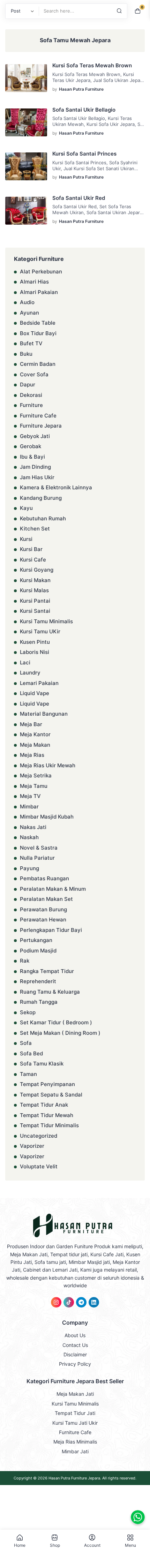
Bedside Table (37, 322)
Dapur (27, 384)
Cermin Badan (37, 364)
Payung (29, 868)
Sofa (26, 1043)
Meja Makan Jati (75, 1394)
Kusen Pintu (35, 642)
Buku (26, 354)
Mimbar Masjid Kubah (47, 816)
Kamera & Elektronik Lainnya (56, 487)
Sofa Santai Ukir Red (78, 198)
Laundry (30, 672)
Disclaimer (75, 1354)
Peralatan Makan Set (46, 899)
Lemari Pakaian (39, 683)
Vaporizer (32, 1146)
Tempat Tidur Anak (44, 1104)
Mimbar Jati (75, 1451)
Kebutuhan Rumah (43, 518)
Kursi (26, 539)
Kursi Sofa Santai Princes (84, 153)
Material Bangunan (44, 713)
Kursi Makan (35, 580)
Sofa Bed (31, 1053)
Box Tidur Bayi (38, 333)
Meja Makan (35, 744)
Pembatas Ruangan (44, 878)
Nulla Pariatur (37, 857)
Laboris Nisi (34, 652)
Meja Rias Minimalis (75, 1442)
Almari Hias (34, 281)
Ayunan (29, 312)
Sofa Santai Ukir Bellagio (83, 109)
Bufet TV (31, 343)
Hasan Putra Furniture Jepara (74, 1478)
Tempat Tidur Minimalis (49, 1125)
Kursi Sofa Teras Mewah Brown (92, 65)
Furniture (31, 405)
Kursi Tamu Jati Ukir (75, 1423)
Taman (28, 1074)
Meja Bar (31, 724)
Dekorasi (31, 395)
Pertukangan (36, 940)
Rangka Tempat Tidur (47, 971)
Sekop (28, 1012)
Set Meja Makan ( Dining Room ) (60, 1033)
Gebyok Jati (35, 436)
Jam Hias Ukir (37, 477)
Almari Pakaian (39, 292)
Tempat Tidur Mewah (46, 1115)
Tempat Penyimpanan (47, 1084)
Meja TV (30, 796)
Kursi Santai (35, 611)
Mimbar (29, 806)
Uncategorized (38, 1135)
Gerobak (30, 446)
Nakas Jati (33, 827)
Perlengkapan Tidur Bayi (51, 930)
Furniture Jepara (41, 425)
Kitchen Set (35, 528)
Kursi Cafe (33, 559)
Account (92, 1545)
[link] (56, 1302)
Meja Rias (32, 755)
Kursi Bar (31, 549)
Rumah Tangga (39, 1002)
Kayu (26, 508)
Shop (55, 1545)
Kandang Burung (41, 498)
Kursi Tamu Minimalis (46, 621)
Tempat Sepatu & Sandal (51, 1094)
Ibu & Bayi (32, 456)
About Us (75, 1335)
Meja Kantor (35, 734)
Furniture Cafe (38, 415)
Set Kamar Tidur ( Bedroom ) (56, 1022)
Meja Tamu (33, 786)
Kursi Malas (34, 590)
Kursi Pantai (35, 600)
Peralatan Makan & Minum (53, 889)
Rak (24, 960)
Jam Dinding (35, 467)
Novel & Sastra (39, 847)
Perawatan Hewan (43, 919)
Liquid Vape (34, 693)
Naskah (29, 837)
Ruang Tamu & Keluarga (50, 991)
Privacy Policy (75, 1364)
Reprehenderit (38, 981)
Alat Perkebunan (41, 271)
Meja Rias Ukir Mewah (47, 765)
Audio (27, 302)
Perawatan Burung (43, 909)
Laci (25, 662)
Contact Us (75, 1345)
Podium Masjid (38, 950)
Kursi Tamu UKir (40, 631)
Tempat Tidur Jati (75, 1413)
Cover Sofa (34, 374)
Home (19, 1545)
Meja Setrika (36, 775)
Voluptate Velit (39, 1166)
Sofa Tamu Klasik (41, 1063)
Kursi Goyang (36, 569)
